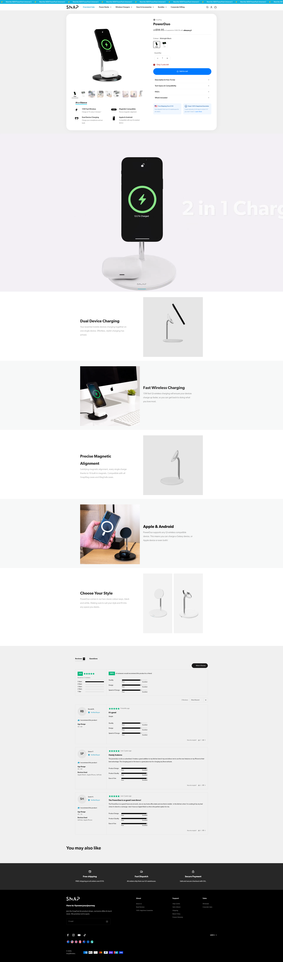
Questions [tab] (93, 659)
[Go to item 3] (91, 94)
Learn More (198, 111)
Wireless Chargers (123, 7)
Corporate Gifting (178, 7)
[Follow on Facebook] (67, 935)
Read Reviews (140, 907)
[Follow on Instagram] (73, 935)
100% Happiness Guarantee (144, 910)
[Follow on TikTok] (84, 935)
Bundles (161, 7)
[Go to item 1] (75, 94)
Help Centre (176, 904)
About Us (139, 904)
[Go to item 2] (83, 94)
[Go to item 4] (100, 94)
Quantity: (158, 53)
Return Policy (176, 914)
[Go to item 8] (133, 94)
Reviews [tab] (79, 659)
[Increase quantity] (167, 58)
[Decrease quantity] (157, 58)
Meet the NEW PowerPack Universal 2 (36, 2)
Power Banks (104, 7)
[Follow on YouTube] (79, 935)
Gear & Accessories (144, 7)
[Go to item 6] (117, 94)
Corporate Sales (207, 907)
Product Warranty (177, 917)
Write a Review (201, 665)
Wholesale (206, 904)
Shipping (175, 910)
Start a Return (176, 907)
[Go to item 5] (108, 94)
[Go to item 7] (125, 94)
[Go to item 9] (142, 94)
